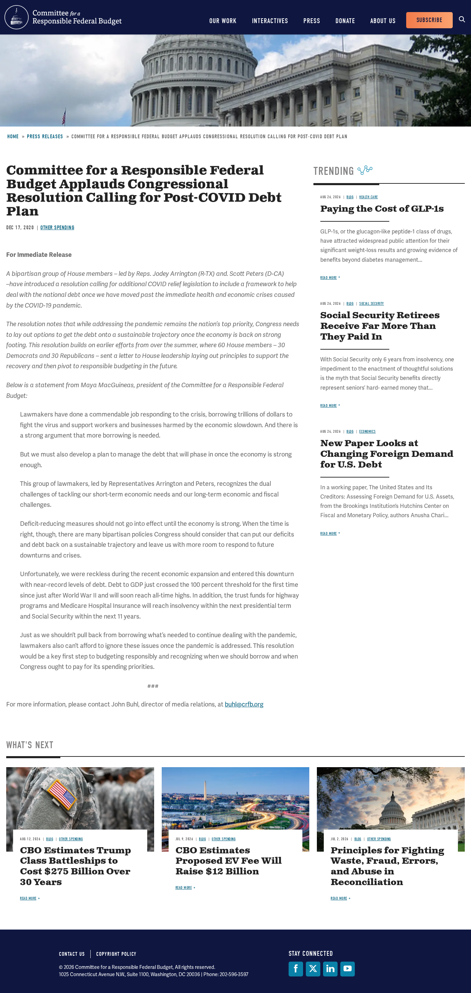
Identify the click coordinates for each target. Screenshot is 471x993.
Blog (350, 197)
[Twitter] (313, 969)
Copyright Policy (116, 954)
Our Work (223, 21)
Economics (367, 431)
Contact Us (72, 954)
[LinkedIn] (330, 969)
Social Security (371, 303)
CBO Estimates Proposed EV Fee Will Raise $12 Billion (229, 861)
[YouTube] (347, 969)
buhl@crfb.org (244, 704)
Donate (345, 21)
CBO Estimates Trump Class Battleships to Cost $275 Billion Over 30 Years (75, 867)
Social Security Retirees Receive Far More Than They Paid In (380, 326)
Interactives (270, 21)
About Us (383, 21)
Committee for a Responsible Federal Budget (63, 17)
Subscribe (429, 20)
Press (311, 21)
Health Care (368, 197)
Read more (328, 277)
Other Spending (57, 227)
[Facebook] (296, 969)
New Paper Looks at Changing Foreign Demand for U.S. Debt (386, 454)
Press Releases (45, 136)
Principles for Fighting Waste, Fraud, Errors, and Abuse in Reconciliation (387, 867)
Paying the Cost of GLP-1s (382, 209)
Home (13, 136)
